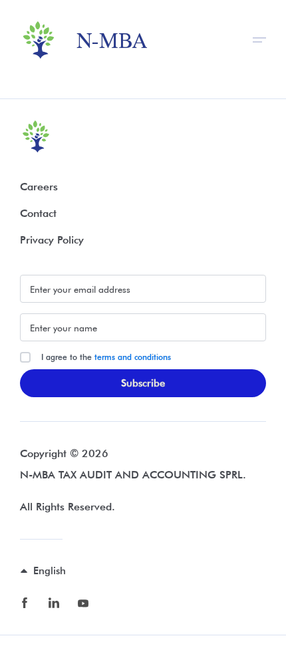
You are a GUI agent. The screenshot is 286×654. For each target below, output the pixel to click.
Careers (39, 186)
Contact (38, 213)
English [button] (49, 570)
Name (143, 327)
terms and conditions (132, 357)
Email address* (143, 289)
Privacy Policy (52, 240)
